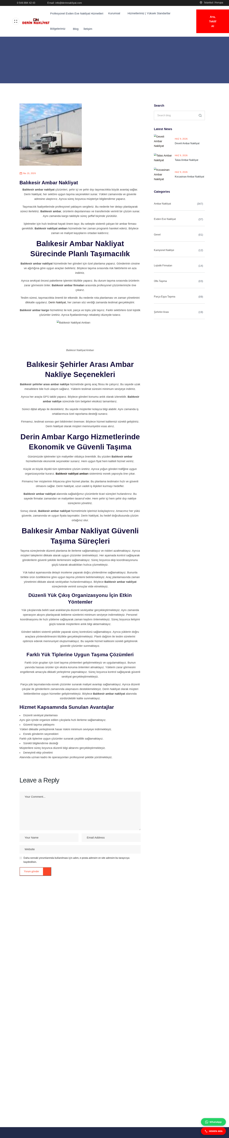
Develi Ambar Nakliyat (187, 143)
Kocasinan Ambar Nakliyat (189, 176)
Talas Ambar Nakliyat (186, 160)
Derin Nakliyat (57, 302)
